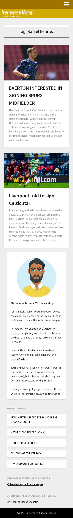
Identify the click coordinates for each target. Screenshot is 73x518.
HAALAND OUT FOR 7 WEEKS (27, 463)
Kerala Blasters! (19, 359)
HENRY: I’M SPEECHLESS (24, 443)
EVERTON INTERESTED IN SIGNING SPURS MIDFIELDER (35, 95)
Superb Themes (47, 512)
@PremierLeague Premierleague (25, 484)
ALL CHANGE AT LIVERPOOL (26, 453)
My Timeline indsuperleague (22, 501)
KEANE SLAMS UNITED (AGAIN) (28, 432)
